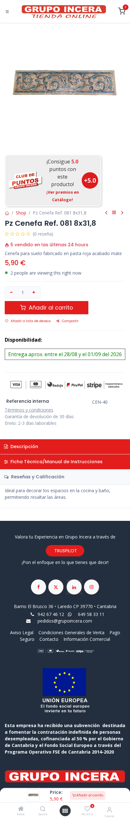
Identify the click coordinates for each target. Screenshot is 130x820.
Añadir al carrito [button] (50, 307)
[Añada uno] (34, 292)
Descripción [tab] (23, 446)
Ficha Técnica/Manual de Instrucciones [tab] (56, 461)
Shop (21, 213)
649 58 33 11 (92, 614)
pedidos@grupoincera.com (65, 621)
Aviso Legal (22, 632)
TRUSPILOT (65, 551)
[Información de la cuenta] (109, 809)
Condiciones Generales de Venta (71, 632)
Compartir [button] (70, 321)
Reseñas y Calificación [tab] (37, 477)
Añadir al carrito (89, 795)
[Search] (43, 809)
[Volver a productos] (114, 212)
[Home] (21, 809)
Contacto (48, 639)
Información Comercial (86, 639)
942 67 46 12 (51, 614)
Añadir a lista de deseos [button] (31, 321)
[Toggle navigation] (7, 11)
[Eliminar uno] (11, 292)
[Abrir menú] (65, 811)
